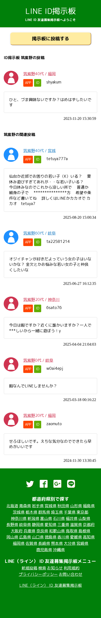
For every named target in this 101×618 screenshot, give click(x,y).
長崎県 (44, 543)
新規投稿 (29, 568)
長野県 (12, 524)
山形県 (76, 505)
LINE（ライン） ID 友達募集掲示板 (50, 585)
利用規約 (71, 568)
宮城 (52, 150)
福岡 (52, 73)
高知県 (89, 537)
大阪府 (17, 531)
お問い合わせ (70, 574)
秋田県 (63, 505)
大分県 (70, 543)
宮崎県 (82, 543)
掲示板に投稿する (50, 38)
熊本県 (57, 543)
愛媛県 (76, 537)
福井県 (71, 518)
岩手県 (38, 505)
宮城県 (50, 505)
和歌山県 (57, 531)
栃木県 (31, 512)
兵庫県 (29, 531)
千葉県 (70, 512)
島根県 (84, 531)
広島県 (25, 537)
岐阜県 (25, 524)
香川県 (63, 537)
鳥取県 (71, 531)
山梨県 (84, 518)
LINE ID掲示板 (50, 11)
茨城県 (19, 512)
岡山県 (12, 537)
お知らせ (55, 568)
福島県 (89, 505)
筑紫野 (29, 73)
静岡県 (38, 524)
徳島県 (50, 537)
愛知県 (50, 524)
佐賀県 (31, 543)
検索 (42, 568)
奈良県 (42, 531)
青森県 (25, 505)
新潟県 (33, 518)
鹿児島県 (44, 549)
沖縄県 (59, 549)
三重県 (63, 524)
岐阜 (52, 233)
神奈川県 (18, 518)
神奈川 (54, 299)
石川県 (59, 518)
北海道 (12, 505)
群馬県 (44, 512)
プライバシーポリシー (38, 574)
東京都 (82, 512)
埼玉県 (57, 512)
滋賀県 (76, 524)
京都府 (89, 524)
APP (28, 82)
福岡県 (19, 543)
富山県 (46, 518)
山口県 (38, 537)
